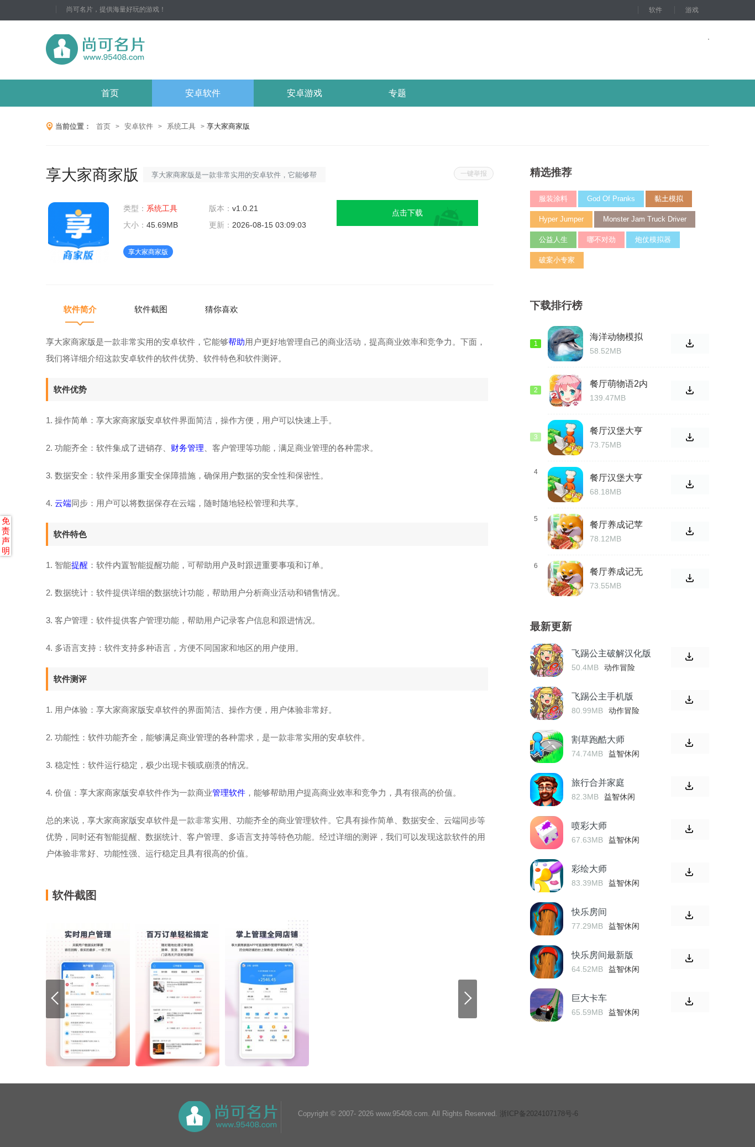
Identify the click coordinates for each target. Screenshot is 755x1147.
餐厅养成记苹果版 (616, 525)
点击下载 (407, 212)
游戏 (692, 10)
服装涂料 (553, 198)
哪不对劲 (601, 239)
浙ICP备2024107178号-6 (539, 1113)
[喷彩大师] (546, 832)
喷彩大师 (589, 825)
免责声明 (6, 535)
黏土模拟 (668, 198)
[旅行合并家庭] (546, 789)
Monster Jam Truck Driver (644, 219)
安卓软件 (203, 93)
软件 (655, 10)
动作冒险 (619, 667)
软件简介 (80, 309)
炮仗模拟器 (653, 239)
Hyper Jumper (561, 219)
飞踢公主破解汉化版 (611, 653)
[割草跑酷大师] (546, 746)
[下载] (690, 657)
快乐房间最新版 (602, 955)
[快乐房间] (546, 918)
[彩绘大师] (546, 875)
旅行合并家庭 (598, 782)
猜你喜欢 (221, 309)
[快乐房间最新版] (546, 961)
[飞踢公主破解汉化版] (546, 660)
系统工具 (181, 126)
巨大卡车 (589, 998)
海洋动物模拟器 (616, 337)
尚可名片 (156, 50)
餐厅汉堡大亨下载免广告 (616, 431)
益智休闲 (624, 753)
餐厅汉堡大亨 (616, 477)
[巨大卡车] (546, 1005)
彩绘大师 (589, 869)
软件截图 (150, 309)
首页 (110, 93)
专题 (397, 93)
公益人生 (553, 239)
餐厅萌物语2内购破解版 (619, 384)
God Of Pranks (611, 198)
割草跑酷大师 (598, 739)
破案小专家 (557, 260)
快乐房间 (589, 912)
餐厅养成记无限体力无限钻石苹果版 (616, 572)
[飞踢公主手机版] (546, 703)
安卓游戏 (304, 93)
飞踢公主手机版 (602, 696)
